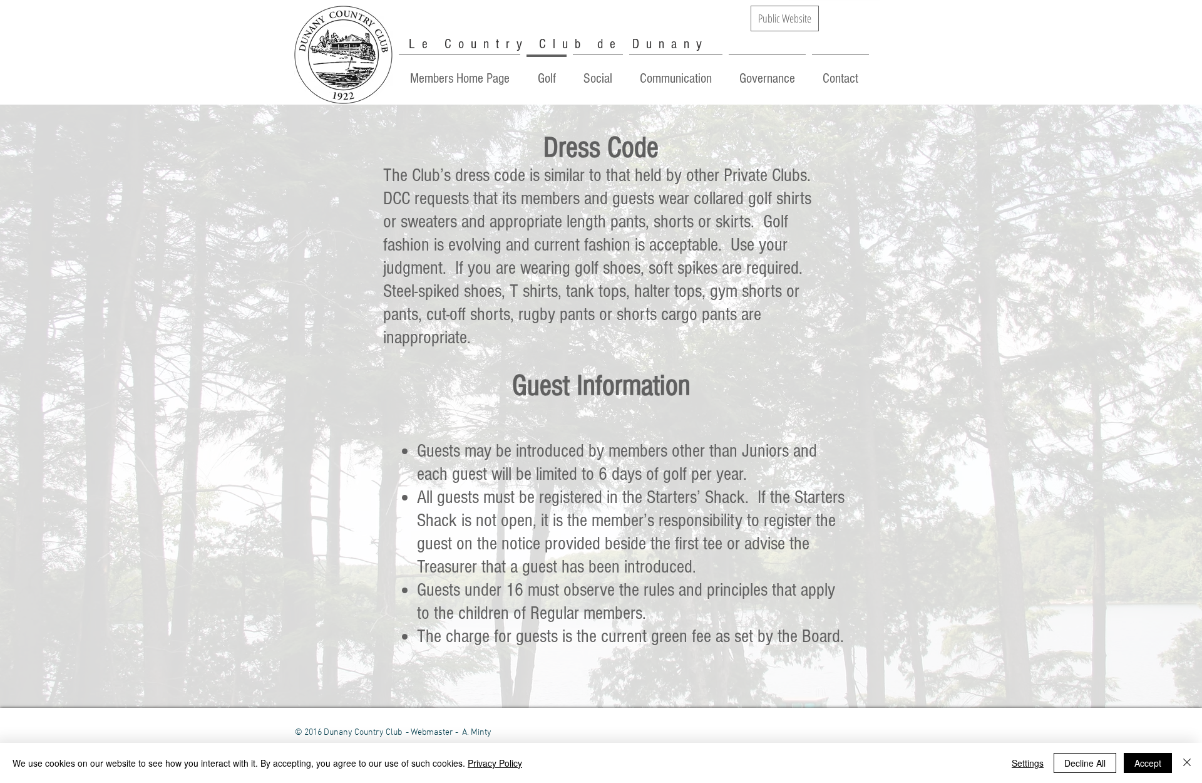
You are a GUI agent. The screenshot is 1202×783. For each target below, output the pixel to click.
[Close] (1186, 763)
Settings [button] (1028, 763)
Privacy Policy (495, 763)
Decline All (1085, 763)
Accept (1147, 763)
